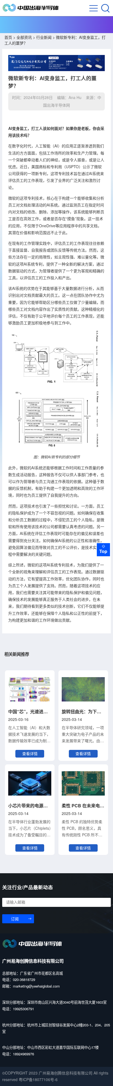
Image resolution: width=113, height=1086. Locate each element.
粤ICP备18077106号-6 (38, 1079)
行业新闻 (44, 37)
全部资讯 (24, 37)
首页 (8, 37)
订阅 (15, 919)
